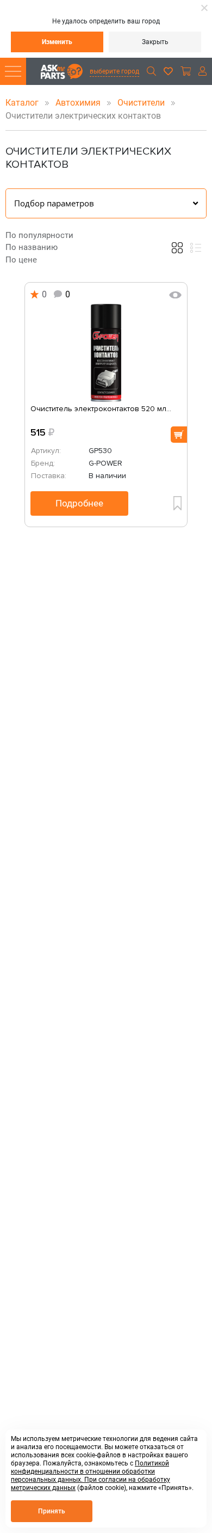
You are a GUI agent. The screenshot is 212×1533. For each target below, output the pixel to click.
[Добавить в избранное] (177, 503)
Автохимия (79, 102)
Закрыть (155, 42)
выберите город (114, 71)
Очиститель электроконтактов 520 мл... (100, 409)
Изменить (57, 42)
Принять (51, 1511)
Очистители (142, 102)
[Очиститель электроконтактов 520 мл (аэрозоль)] (106, 353)
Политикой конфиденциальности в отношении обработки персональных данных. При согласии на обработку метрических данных (90, 1475)
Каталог (23, 102)
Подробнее (79, 503)
